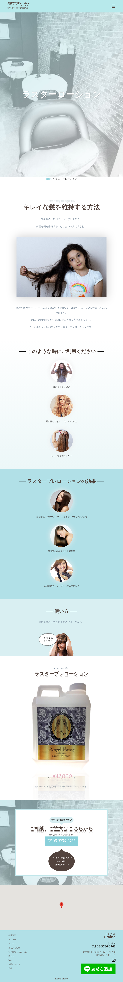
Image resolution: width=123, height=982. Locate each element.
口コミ (11, 956)
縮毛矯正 (12, 936)
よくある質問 (14, 948)
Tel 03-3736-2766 (61, 841)
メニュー (12, 940)
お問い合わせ (14, 964)
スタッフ (12, 944)
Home (49, 178)
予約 (10, 969)
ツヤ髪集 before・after (17, 952)
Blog (10, 960)
